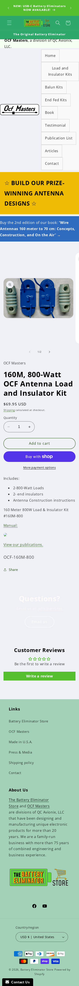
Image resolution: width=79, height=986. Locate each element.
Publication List (58, 138)
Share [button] (13, 569)
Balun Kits (54, 87)
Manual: (11, 525)
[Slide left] (29, 352)
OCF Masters (19, 731)
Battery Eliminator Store (28, 721)
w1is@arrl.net (50, 608)
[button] (9, 23)
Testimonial (55, 125)
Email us (39, 621)
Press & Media (20, 752)
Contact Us (19, 982)
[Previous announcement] (8, 8)
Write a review (39, 676)
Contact (52, 163)
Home (50, 55)
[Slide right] (49, 352)
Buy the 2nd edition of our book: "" (37, 228)
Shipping (9, 410)
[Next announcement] (70, 8)
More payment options (39, 467)
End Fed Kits (56, 99)
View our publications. (23, 544)
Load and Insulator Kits (60, 71)
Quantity (10, 418)
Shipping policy (21, 762)
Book (49, 112)
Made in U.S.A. (20, 742)
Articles (51, 150)
